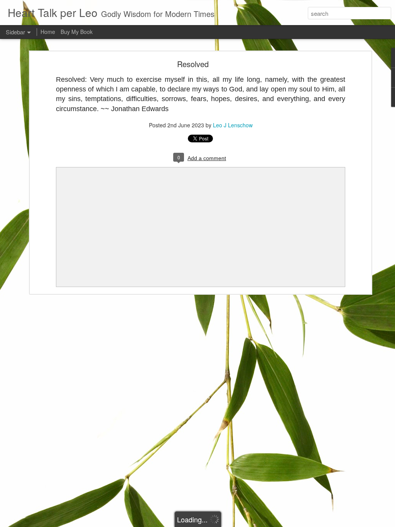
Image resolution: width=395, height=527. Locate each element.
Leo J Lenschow (233, 125)
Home (48, 31)
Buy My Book (77, 31)
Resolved (193, 63)
